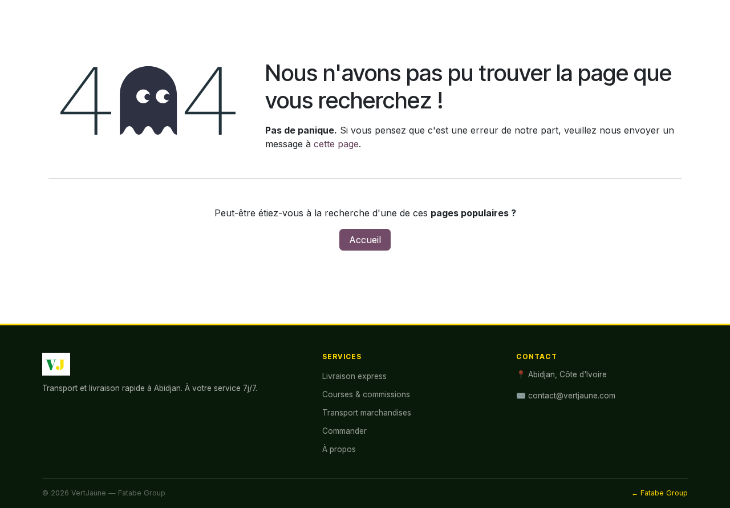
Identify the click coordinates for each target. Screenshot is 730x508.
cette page (336, 144)
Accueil (365, 239)
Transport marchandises (366, 412)
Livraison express (354, 376)
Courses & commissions (366, 394)
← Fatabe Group (659, 493)
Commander (344, 431)
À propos (339, 449)
